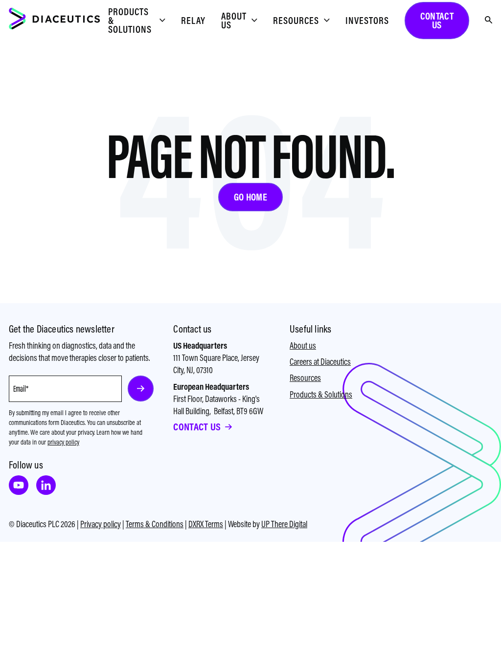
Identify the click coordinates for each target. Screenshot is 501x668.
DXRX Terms (205, 524)
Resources (305, 377)
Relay (193, 20)
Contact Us (197, 427)
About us (303, 345)
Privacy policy (100, 524)
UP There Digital (284, 524)
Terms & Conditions (154, 524)
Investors (367, 20)
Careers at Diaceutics (320, 361)
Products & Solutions (321, 394)
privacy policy (63, 442)
